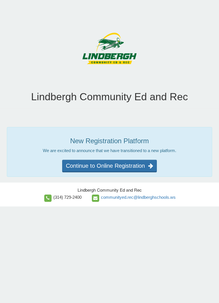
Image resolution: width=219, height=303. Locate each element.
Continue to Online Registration (107, 166)
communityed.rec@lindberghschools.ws (138, 197)
